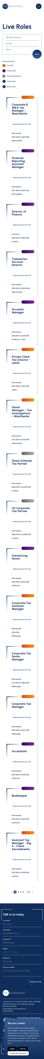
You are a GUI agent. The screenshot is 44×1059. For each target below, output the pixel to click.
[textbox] (19, 49)
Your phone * (7, 939)
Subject (5, 948)
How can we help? (9, 967)
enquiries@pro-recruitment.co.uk (14, 1009)
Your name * (7, 920)
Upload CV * (7, 958)
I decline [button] (23, 1049)
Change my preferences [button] (18, 1053)
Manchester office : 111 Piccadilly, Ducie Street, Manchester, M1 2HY (18, 1005)
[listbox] (22, 953)
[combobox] (19, 49)
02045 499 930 (8, 1011)
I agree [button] (12, 1049)
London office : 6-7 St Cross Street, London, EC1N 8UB (21, 1002)
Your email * (6, 930)
